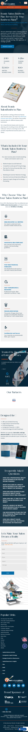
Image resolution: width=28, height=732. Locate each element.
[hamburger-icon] (25, 3)
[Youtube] (9, 685)
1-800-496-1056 (8, 544)
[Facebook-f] (5, 685)
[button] (19, 2)
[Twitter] (14, 685)
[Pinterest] (23, 685)
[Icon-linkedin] (18, 685)
